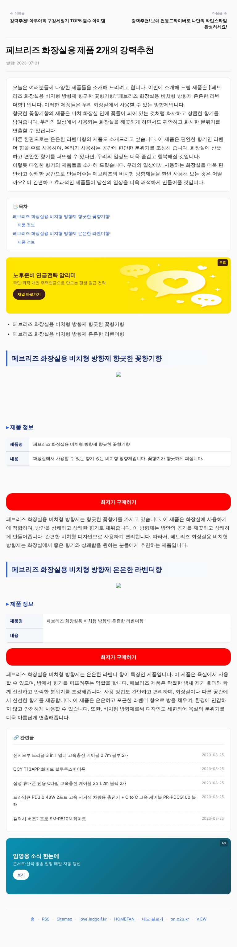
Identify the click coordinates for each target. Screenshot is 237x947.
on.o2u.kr (180, 918)
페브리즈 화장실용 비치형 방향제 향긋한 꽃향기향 (61, 216)
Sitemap (64, 918)
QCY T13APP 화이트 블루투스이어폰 (49, 769)
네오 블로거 (152, 918)
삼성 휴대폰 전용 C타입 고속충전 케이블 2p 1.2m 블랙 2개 (70, 783)
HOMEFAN (124, 918)
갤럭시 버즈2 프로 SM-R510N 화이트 (49, 818)
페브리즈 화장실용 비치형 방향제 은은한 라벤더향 (61, 233)
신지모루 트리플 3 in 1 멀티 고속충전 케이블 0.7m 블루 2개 (71, 755)
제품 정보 (26, 224)
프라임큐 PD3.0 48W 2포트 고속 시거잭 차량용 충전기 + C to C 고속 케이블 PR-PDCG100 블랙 (104, 800)
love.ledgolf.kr (93, 918)
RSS (45, 918)
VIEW (201, 918)
